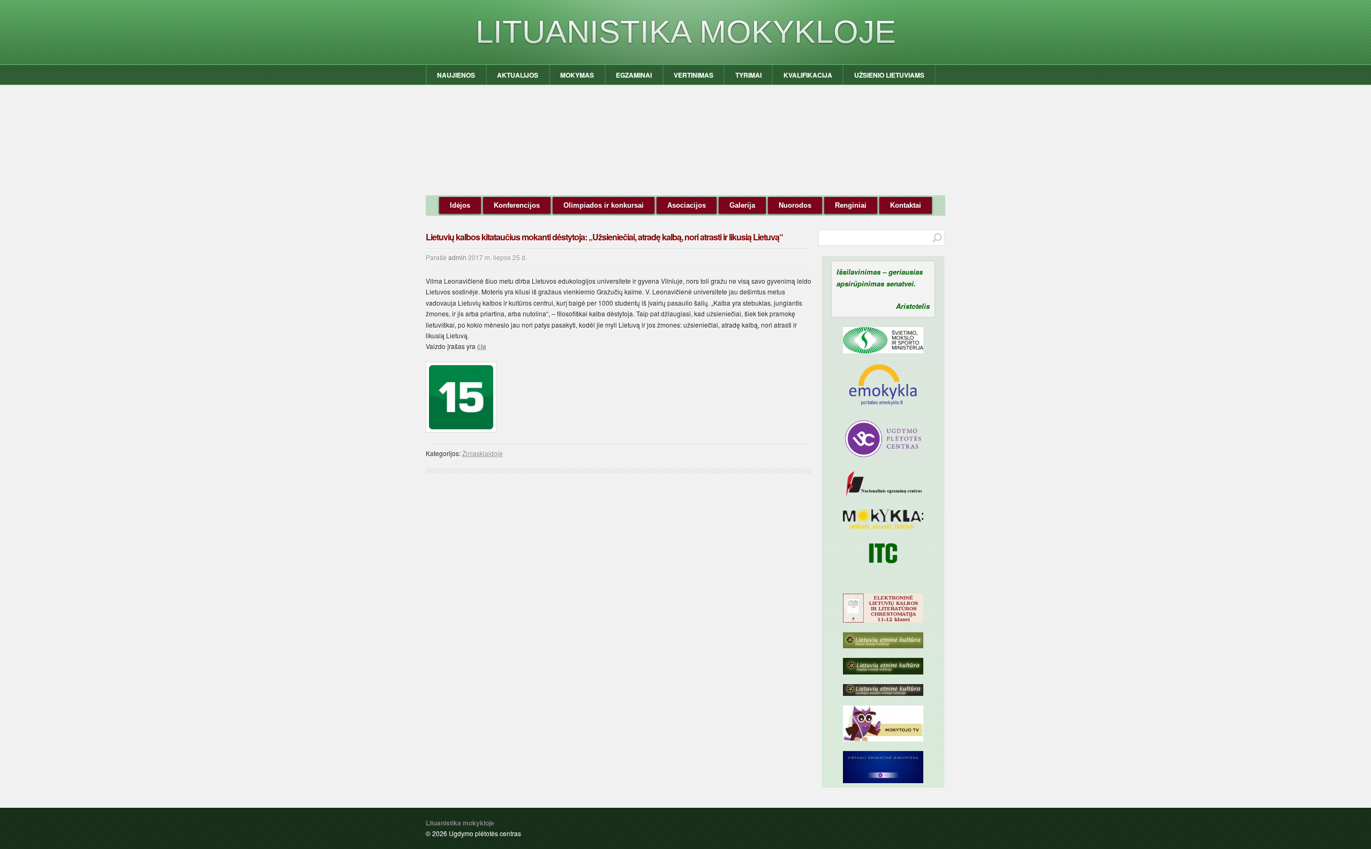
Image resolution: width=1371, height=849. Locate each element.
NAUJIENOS (456, 75)
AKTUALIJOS (517, 75)
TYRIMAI (748, 75)
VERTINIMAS (693, 75)
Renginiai (851, 205)
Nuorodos (795, 205)
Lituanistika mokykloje (686, 32)
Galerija (742, 205)
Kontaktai (905, 205)
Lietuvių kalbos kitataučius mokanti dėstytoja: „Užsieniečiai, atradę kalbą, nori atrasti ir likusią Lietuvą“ (604, 237)
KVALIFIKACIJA (808, 75)
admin (457, 257)
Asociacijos (686, 205)
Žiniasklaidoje (482, 453)
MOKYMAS (577, 75)
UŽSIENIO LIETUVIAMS (889, 75)
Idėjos (460, 205)
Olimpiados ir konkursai (603, 205)
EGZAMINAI (634, 75)
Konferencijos (517, 205)
